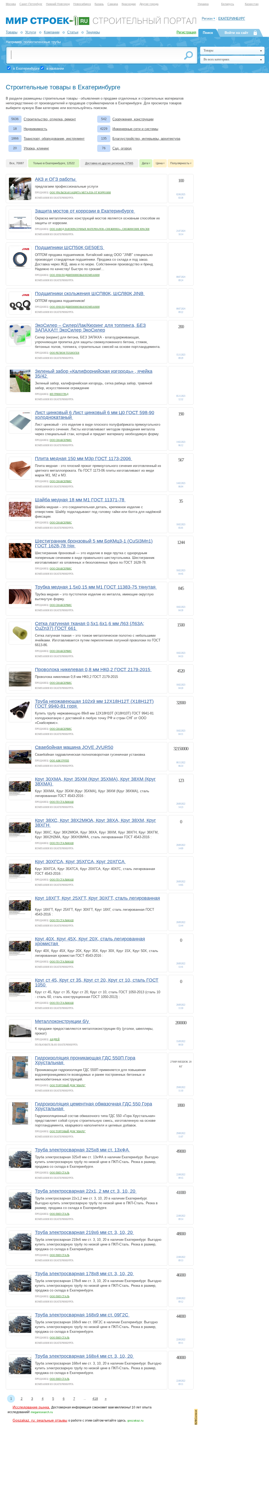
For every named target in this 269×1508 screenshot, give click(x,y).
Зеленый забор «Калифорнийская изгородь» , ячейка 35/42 (93, 374)
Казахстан (251, 4)
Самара (112, 4)
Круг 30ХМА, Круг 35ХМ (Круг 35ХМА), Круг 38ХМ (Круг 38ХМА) (95, 781)
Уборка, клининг (36, 148)
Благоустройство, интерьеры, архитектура (146, 139)
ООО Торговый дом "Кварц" (68, 1085)
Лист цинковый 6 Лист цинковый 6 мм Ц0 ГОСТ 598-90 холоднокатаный (94, 415)
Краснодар (129, 4)
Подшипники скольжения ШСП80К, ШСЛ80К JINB (90, 293)
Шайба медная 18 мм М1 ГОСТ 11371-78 (80, 499)
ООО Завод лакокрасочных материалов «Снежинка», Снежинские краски (99, 229)
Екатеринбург (231, 18)
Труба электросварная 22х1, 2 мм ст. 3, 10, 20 (86, 1191)
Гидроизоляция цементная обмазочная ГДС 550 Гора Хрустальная (93, 1106)
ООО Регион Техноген (64, 353)
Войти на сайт (236, 33)
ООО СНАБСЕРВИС (61, 440)
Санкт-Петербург (30, 4)
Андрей (55, 1039)
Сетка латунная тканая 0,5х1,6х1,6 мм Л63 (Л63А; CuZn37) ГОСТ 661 (89, 626)
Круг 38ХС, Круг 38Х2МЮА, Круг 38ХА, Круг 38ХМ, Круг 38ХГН (95, 823)
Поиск (208, 33)
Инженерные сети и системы (135, 129)
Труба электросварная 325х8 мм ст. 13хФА (82, 1149)
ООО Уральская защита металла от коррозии (80, 192)
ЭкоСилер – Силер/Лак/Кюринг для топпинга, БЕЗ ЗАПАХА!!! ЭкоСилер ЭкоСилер (90, 328)
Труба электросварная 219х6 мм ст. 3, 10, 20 (84, 1232)
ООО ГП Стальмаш (62, 802)
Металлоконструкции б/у (62, 1021)
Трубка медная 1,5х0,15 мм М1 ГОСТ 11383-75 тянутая (96, 587)
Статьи (72, 32)
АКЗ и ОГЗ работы (56, 179)
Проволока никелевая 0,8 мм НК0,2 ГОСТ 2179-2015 (93, 669)
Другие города (148, 4)
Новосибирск (82, 4)
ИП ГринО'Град (59, 394)
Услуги (30, 32)
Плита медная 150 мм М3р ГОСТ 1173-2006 (83, 458)
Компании (51, 32)
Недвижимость (35, 129)
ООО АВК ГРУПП (59, 760)
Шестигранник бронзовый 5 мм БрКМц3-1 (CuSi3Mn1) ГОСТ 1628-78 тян (94, 543)
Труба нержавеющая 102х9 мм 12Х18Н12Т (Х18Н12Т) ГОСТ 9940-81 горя (94, 704)
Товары (11, 32)
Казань (99, 4)
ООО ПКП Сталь (59, 1172)
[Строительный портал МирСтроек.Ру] (101, 25)
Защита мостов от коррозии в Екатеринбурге (85, 211)
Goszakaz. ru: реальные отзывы (40, 1420)
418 (95, 1399)
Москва (11, 4)
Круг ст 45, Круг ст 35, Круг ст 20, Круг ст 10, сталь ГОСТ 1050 (96, 982)
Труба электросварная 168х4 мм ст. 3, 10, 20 (84, 1356)
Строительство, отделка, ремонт (50, 119)
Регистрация (186, 32)
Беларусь (227, 4)
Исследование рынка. (31, 1407)
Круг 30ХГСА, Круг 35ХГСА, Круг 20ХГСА (80, 861)
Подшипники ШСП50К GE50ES (69, 247)
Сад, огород (122, 148)
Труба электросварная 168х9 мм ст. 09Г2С (82, 1314)
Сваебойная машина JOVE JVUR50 (74, 747)
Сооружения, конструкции (132, 119)
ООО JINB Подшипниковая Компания (75, 275)
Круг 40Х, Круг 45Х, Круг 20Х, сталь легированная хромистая (90, 941)
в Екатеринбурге (26, 68)
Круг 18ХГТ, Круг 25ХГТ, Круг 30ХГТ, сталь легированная (97, 898)
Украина (203, 4)
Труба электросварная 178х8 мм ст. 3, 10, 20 (84, 1273)
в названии (55, 68)
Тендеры (93, 32)
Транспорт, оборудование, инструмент (54, 139)
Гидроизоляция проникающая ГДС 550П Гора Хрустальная (85, 1060)
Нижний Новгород (58, 4)
